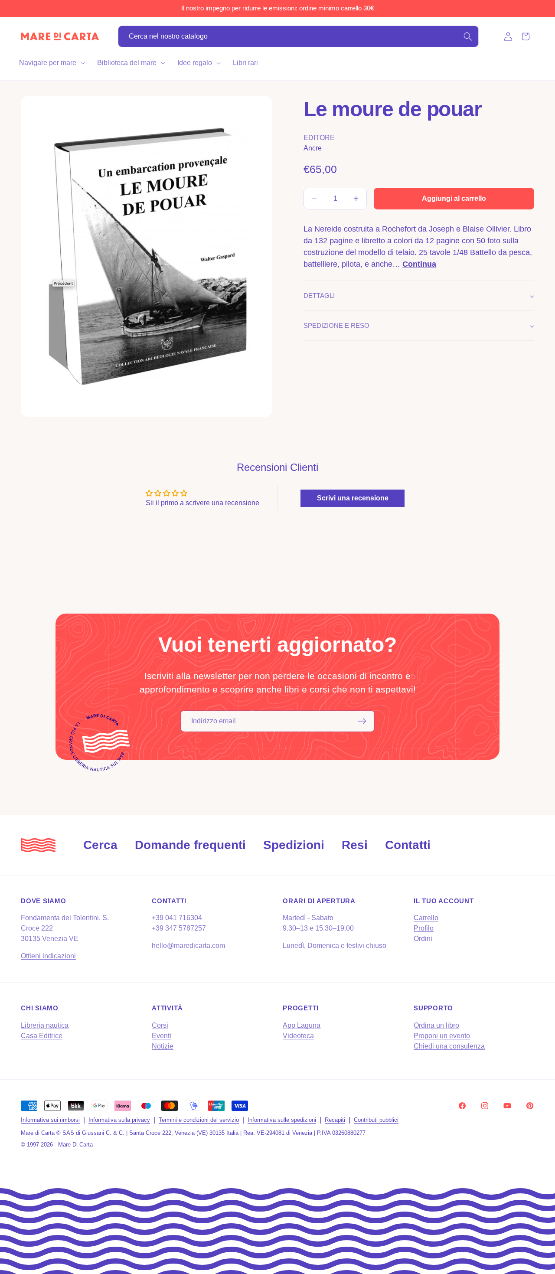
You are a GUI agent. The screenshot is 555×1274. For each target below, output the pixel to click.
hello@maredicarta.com (188, 945)
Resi (355, 845)
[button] (51, 63)
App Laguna (301, 1025)
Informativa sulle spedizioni (282, 1120)
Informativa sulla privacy (119, 1120)
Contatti (408, 845)
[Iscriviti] (362, 721)
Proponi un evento (442, 1035)
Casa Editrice (41, 1035)
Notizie (162, 1046)
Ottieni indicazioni (48, 956)
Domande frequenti (190, 845)
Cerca (100, 845)
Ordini (423, 938)
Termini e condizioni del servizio (199, 1120)
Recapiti (335, 1120)
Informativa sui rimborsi (50, 1120)
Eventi (161, 1035)
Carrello (426, 917)
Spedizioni (293, 845)
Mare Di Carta (75, 1144)
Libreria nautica (45, 1025)
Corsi (160, 1025)
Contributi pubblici (376, 1120)
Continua (419, 264)
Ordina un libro (436, 1025)
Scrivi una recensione (352, 498)
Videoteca (298, 1035)
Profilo (424, 928)
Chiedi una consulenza (449, 1046)
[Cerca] (467, 36)
